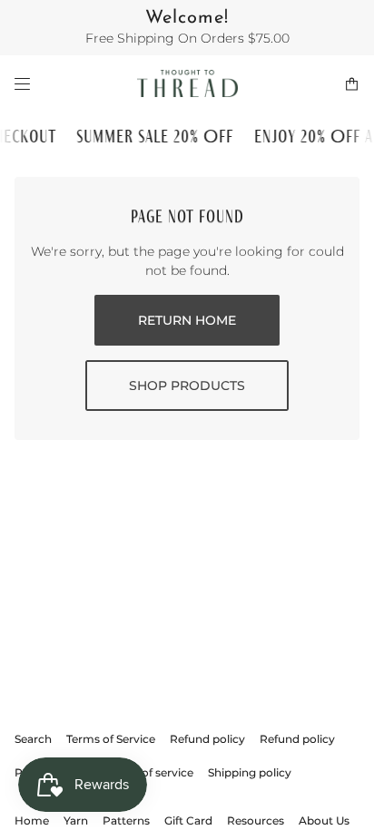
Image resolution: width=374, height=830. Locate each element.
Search (33, 739)
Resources (255, 820)
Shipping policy (249, 772)
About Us (324, 820)
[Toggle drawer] (22, 84)
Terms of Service (110, 739)
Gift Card (188, 820)
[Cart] (351, 84)
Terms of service (149, 772)
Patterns (126, 820)
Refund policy (207, 739)
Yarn (76, 820)
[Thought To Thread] (187, 83)
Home (32, 820)
